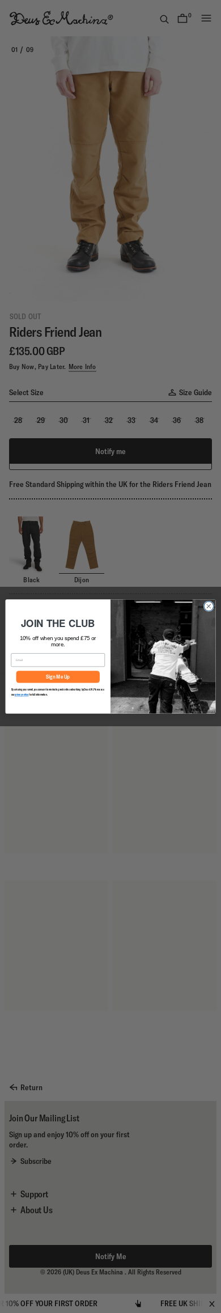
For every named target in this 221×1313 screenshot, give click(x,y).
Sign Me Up (58, 677)
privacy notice (21, 694)
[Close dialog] (209, 606)
